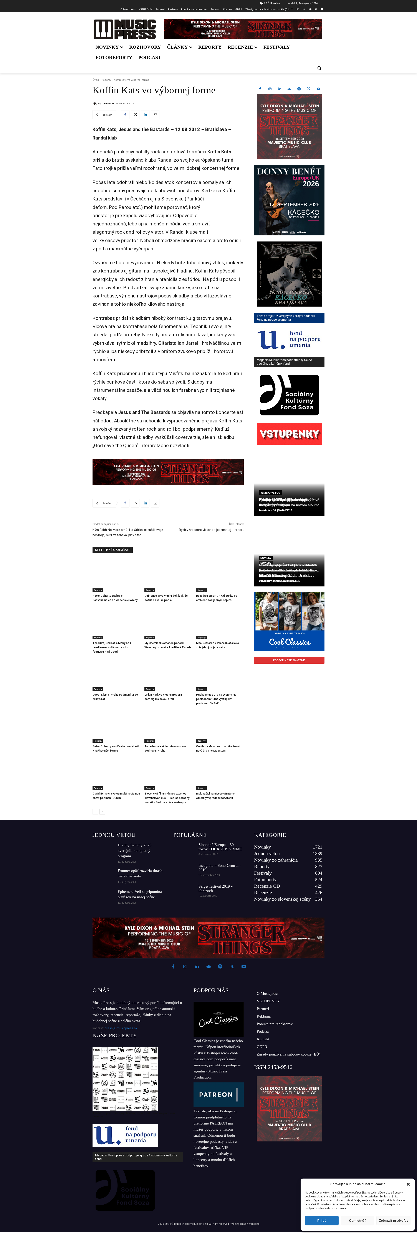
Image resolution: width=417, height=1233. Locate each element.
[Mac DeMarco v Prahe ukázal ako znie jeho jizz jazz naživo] (220, 622)
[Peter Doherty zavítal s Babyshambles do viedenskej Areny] (116, 575)
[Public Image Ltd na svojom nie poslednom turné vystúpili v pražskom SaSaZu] (220, 674)
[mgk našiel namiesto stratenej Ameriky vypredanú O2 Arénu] (220, 773)
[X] (315, 9)
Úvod (96, 80)
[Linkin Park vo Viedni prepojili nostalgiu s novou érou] (168, 674)
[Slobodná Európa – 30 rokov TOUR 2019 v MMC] (184, 850)
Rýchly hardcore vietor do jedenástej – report (211, 530)
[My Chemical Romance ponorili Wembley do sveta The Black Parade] (168, 622)
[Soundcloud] (310, 9)
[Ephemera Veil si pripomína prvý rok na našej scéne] (103, 896)
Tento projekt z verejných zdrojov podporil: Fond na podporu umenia (134, 1115)
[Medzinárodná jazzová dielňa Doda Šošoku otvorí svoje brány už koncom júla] (289, 684)
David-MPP (108, 103)
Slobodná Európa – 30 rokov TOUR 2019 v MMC (220, 846)
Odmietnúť (357, 1221)
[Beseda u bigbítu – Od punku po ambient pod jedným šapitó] (220, 575)
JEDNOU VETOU (114, 835)
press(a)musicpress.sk (121, 1028)
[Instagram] (297, 9)
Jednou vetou (270, 492)
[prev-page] (95, 811)
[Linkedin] (303, 9)
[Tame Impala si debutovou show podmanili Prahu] (168, 726)
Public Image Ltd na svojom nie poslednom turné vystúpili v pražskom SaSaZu (216, 699)
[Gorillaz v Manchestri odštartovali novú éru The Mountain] (220, 726)
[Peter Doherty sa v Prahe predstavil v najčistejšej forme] (116, 726)
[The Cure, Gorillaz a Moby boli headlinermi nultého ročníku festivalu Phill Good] (116, 622)
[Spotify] (299, 89)
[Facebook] (291, 9)
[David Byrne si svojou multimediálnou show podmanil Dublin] (116, 773)
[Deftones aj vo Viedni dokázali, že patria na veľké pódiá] (168, 575)
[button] (408, 1184)
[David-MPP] (95, 103)
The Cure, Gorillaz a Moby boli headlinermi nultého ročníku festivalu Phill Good (112, 647)
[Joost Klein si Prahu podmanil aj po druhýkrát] (116, 674)
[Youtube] (321, 9)
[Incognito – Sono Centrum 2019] (184, 870)
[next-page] (102, 811)
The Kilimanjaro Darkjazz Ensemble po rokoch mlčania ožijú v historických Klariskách (288, 570)
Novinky (265, 558)
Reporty (106, 80)
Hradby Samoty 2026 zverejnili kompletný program (134, 850)
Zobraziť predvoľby (393, 1221)
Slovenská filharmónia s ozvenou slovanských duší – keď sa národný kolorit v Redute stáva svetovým (166, 798)
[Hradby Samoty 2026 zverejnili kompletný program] (103, 850)
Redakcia (264, 510)
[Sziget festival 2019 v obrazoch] (184, 891)
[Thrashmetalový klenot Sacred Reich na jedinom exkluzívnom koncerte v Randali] (289, 749)
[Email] (155, 114)
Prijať (321, 1221)
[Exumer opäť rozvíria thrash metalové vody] (103, 875)
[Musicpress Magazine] (125, 29)
